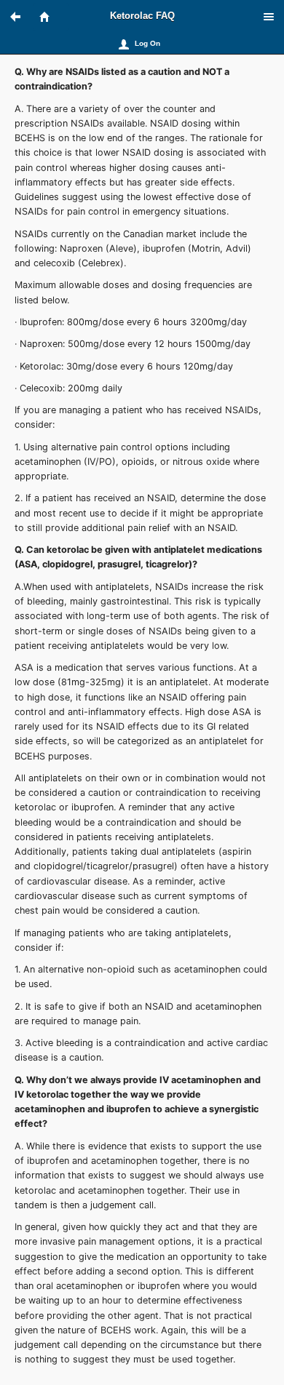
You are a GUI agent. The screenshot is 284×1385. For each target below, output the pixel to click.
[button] (22, 17)
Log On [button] (147, 43)
